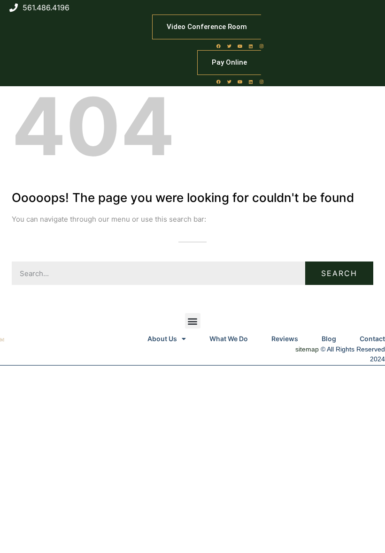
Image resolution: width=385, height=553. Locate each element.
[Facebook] (218, 46)
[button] (192, 321)
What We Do (228, 339)
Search (339, 273)
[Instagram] (261, 46)
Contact (372, 339)
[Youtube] (240, 46)
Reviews (284, 339)
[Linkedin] (250, 46)
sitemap (307, 349)
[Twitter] (229, 46)
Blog (329, 339)
